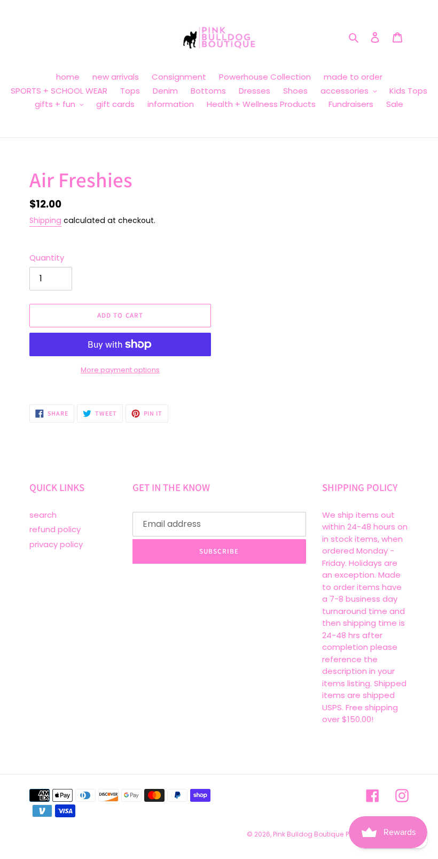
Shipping (45, 220)
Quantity (46, 257)
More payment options (120, 370)
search (43, 514)
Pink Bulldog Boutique (308, 834)
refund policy (55, 529)
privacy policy (56, 544)
